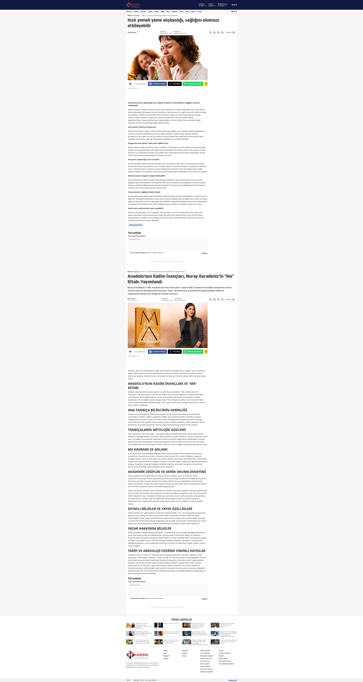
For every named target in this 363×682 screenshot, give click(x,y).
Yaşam (193, 11)
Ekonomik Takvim (206, 669)
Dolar (202, 4)
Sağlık (163, 11)
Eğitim (150, 11)
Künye (221, 650)
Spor (168, 11)
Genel (143, 271)
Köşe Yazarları (205, 650)
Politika (136, 11)
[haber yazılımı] (232, 680)
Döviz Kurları (205, 661)
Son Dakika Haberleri (226, 664)
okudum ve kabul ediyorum (147, 253)
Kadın (187, 11)
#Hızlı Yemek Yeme (135, 225)
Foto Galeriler (205, 653)
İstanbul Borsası (206, 658)
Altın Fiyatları (205, 664)
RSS (129, 680)
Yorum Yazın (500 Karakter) (137, 236)
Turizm (181, 11)
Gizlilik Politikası (224, 653)
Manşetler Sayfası (206, 656)
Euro (211, 4)
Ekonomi (143, 11)
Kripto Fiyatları (205, 666)
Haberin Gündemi (134, 15)
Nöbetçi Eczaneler (206, 672)
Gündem (129, 11)
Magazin (174, 11)
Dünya (156, 11)
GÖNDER (204, 253)
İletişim (221, 656)
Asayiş (199, 11)
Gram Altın (222, 4)
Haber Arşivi (223, 658)
